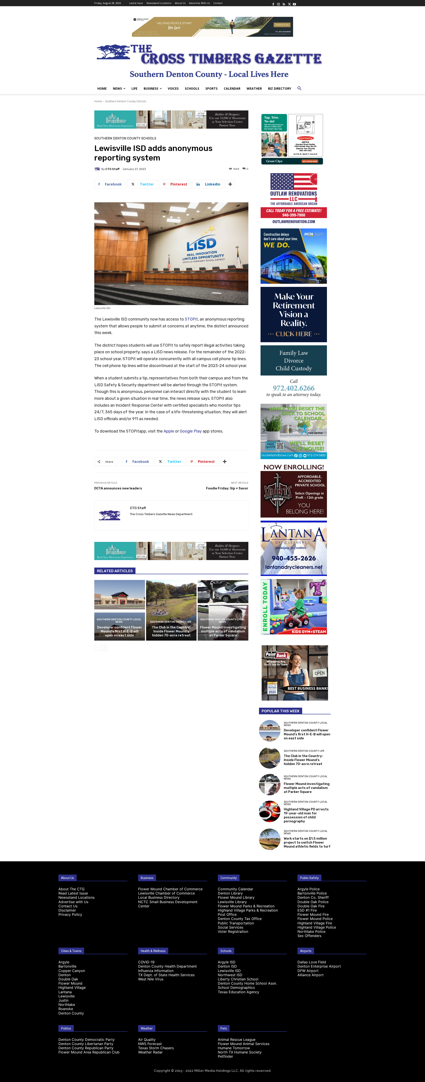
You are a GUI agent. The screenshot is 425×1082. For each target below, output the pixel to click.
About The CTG (71, 889)
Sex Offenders (309, 935)
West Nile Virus (150, 979)
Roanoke (65, 1009)
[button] (299, 88)
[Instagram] (278, 3)
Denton (64, 975)
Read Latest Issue (73, 893)
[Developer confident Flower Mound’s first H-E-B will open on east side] (119, 610)
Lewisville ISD (229, 970)
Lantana (65, 992)
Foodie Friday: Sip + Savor (227, 488)
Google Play (191, 431)
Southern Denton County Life (170, 622)
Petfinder (225, 1056)
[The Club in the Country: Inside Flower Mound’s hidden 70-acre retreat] (171, 610)
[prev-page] (97, 648)
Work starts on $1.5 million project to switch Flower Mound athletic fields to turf (307, 842)
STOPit (191, 319)
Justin (63, 1000)
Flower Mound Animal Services (243, 1043)
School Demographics (236, 987)
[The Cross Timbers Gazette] (212, 60)
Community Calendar (235, 889)
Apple (169, 431)
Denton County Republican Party (86, 1048)
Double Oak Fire (311, 906)
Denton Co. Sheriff (313, 897)
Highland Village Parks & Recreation (248, 910)
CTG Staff (112, 169)
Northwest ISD (230, 975)
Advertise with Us (73, 902)
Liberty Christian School (238, 979)
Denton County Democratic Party (86, 1039)
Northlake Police (311, 931)
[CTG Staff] (97, 169)
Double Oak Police (313, 902)
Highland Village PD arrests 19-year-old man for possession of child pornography (306, 815)
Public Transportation (236, 923)
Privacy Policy (70, 914)
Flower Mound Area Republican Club (89, 1052)
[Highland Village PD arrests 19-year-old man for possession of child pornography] (269, 811)
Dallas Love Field (312, 962)
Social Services (230, 927)
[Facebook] (273, 3)
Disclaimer (67, 910)
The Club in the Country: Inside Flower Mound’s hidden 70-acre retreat (171, 631)
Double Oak (68, 979)
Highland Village (72, 987)
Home (98, 101)
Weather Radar (150, 1052)
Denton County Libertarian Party (85, 1043)
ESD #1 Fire (307, 910)
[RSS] (283, 3)
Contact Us (67, 906)
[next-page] (104, 648)
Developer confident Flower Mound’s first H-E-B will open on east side (119, 631)
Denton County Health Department (167, 966)
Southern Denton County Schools (125, 101)
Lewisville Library (232, 902)
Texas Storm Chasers (156, 1048)
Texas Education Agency (238, 992)
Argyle (63, 962)
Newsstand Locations (76, 897)
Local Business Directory (159, 897)
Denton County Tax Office (240, 918)
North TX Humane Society (240, 1052)
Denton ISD (227, 966)
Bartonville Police (312, 893)
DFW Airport (308, 970)
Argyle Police (309, 889)
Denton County (71, 1013)
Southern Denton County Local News (119, 620)
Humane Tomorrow (234, 1048)
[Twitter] (289, 3)
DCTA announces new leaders (118, 488)
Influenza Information (156, 970)
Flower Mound (70, 983)
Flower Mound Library (236, 897)
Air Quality (147, 1039)
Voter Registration (233, 931)
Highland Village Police (317, 927)
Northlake (66, 1004)
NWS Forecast (150, 1043)
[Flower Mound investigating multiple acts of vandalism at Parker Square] (223, 610)
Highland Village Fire (315, 923)
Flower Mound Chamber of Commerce (170, 889)
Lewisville (66, 996)
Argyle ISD (227, 962)
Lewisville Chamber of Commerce (166, 893)
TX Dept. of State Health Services (166, 975)
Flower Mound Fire (313, 914)
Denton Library (230, 893)
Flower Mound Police (315, 918)
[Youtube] (294, 3)
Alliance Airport (311, 975)
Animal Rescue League (236, 1039)
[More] (230, 184)
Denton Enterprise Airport (319, 966)
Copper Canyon (71, 970)
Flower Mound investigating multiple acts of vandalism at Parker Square (223, 631)
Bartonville (67, 966)
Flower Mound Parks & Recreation (246, 906)
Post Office (227, 914)
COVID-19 (146, 962)
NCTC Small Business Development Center (167, 904)
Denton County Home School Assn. (247, 983)
